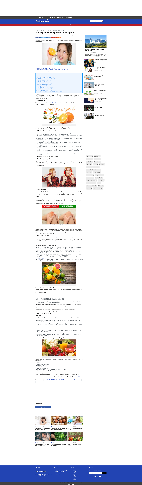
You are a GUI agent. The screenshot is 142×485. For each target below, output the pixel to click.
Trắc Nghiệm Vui (90, 156)
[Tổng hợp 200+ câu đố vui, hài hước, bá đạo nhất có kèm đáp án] (89, 100)
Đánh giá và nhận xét (43, 407)
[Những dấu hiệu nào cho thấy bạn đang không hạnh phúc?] (43, 436)
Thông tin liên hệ (58, 474)
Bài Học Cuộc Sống (90, 177)
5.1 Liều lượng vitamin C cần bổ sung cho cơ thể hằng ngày (50, 91)
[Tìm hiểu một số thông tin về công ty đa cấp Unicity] (89, 69)
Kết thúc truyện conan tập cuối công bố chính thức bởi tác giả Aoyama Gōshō (100, 61)
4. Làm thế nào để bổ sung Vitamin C (44, 88)
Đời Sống (44, 24)
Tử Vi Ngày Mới (101, 180)
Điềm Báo (99, 183)
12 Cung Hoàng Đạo (96, 172)
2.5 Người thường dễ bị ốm (43, 86)
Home (37, 30)
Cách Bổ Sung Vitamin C (76, 379)
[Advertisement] (71, 8)
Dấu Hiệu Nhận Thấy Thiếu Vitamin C (52, 379)
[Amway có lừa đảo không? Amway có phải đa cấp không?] (89, 77)
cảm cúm (58, 237)
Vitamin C (41, 379)
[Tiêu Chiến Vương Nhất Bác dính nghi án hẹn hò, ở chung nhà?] (89, 116)
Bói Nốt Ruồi (95, 164)
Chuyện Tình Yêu (90, 169)
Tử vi (54, 24)
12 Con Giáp (89, 172)
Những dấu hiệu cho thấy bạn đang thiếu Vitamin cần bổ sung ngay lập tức (52, 69)
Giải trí (74, 478)
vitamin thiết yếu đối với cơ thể (54, 102)
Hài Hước (88, 183)
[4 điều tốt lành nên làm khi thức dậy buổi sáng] (75, 420)
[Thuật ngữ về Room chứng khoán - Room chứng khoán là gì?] (89, 108)
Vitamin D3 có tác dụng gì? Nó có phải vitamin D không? (49, 68)
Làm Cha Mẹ (89, 164)
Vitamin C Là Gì (40, 382)
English (84, 24)
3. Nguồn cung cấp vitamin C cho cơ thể (44, 87)
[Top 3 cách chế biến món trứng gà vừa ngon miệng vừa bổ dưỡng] (59, 420)
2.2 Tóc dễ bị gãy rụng (42, 81)
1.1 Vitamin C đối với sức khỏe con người (46, 77)
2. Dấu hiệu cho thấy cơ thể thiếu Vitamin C (45, 78)
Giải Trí (74, 24)
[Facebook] (95, 476)
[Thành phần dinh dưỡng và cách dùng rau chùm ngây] (59, 436)
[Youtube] (100, 476)
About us (74, 479)
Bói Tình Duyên (89, 161)
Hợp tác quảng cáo (58, 472)
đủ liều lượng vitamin (46, 193)
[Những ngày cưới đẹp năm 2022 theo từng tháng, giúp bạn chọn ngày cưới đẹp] (89, 85)
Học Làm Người (97, 156)
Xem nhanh (39, 74)
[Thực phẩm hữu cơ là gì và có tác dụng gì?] (75, 436)
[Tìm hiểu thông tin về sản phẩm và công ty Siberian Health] (95, 41)
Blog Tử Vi (94, 183)
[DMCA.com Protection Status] (71, 484)
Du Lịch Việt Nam (97, 161)
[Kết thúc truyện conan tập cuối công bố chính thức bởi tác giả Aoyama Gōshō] (89, 63)
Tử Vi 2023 (101, 188)
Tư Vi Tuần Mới (102, 164)
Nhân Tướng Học (98, 169)
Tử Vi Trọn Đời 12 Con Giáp (92, 180)
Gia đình (61, 24)
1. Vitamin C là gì (40, 75)
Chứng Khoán (100, 185)
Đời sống (74, 471)
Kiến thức (79, 24)
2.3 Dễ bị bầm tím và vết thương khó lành (46, 83)
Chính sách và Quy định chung (61, 470)
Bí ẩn (58, 24)
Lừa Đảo (88, 185)
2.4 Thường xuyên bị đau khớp (44, 84)
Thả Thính (95, 188)
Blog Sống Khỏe (68, 24)
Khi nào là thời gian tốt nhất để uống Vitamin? (46, 67)
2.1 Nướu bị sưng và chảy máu (44, 80)
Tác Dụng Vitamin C (65, 379)
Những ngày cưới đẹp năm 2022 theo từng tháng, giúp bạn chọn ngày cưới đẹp (99, 84)
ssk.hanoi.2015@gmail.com (42, 478)
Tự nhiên (49, 24)
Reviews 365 (39, 24)
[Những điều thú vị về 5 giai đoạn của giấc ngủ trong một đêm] (43, 420)
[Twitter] (97, 476)
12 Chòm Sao (94, 185)
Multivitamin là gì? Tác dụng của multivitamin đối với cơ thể (49, 71)
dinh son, (75, 376)
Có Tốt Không (89, 188)
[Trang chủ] (42, 21)
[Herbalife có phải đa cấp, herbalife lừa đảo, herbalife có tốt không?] (89, 92)
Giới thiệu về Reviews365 (59, 471)
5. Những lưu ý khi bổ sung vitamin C (44, 90)
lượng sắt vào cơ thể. (41, 258)
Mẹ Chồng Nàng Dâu (99, 177)
